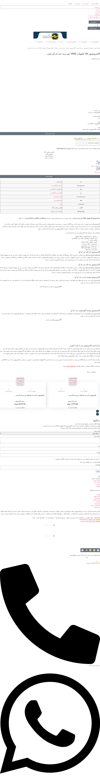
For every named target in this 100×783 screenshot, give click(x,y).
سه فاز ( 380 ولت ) (56, 185)
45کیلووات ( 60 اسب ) (56, 189)
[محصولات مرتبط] (98, 163)
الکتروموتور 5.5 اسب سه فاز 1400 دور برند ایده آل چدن (30, 395)
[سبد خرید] (97, 25)
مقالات (70, 3)
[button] (50, 411)
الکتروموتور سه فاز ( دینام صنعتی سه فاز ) (64, 48)
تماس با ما (85, 3)
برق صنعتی (40, 41)
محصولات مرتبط (95, 166)
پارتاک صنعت (95, 3)
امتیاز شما (97, 431)
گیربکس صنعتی (72, 41)
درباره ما (77, 3)
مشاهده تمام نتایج (94, 17)
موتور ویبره (84, 41)
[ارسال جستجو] (98, 10)
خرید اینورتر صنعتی (71, 366)
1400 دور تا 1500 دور (56, 193)
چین (61, 204)
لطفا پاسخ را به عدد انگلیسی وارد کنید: (90, 462)
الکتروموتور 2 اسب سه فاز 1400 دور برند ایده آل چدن (82, 395)
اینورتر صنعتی (51, 41)
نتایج (97, 13)
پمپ (62, 41)
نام (99, 446)
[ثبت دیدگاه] (98, 169)
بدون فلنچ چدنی (58, 200)
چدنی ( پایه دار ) (58, 196)
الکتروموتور (95, 41)
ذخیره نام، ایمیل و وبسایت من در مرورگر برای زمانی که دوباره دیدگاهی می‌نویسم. (77, 459)
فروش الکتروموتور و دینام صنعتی (84, 48)
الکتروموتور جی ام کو (94, 112)
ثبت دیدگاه (97, 172)
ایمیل (98, 452)
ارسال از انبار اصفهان (56, 211)
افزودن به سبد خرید (93, 142)
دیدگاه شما (96, 436)
